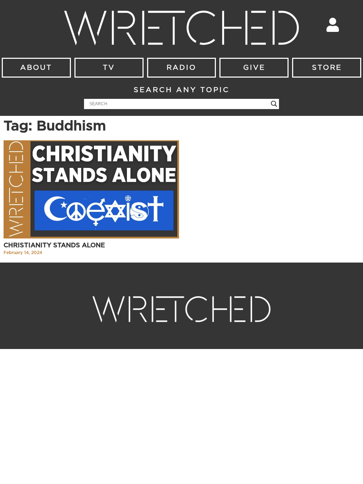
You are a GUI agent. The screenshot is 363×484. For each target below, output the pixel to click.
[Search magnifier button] (274, 104)
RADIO (181, 67)
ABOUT (36, 67)
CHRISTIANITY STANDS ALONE (54, 245)
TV (109, 67)
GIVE (254, 67)
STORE (327, 67)
